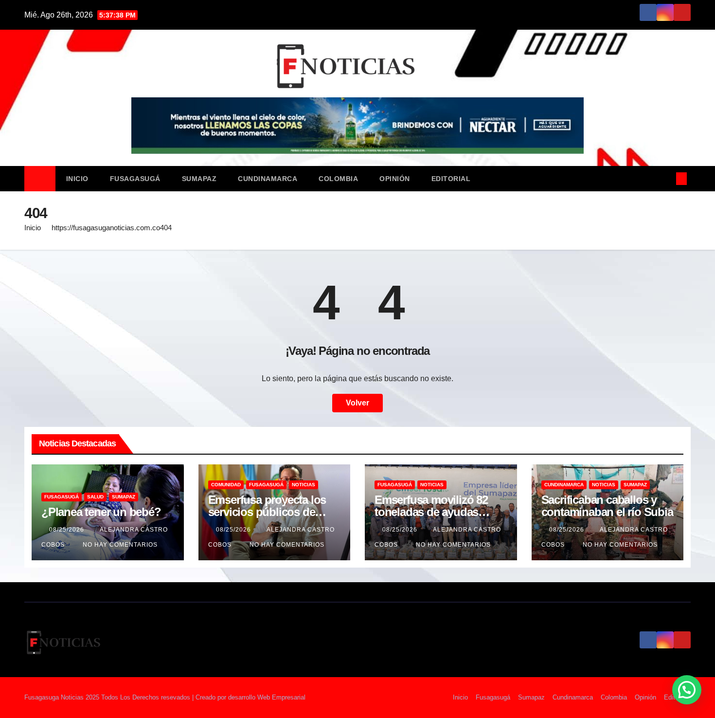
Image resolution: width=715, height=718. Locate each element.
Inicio (77, 179)
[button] (665, 178)
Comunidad (226, 484)
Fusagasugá (135, 179)
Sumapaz (199, 179)
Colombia (338, 179)
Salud (95, 496)
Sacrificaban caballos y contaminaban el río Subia (607, 505)
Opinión (394, 179)
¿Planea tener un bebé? (101, 511)
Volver (357, 403)
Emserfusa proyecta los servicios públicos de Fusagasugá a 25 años (267, 512)
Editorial (451, 179)
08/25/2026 (67, 529)
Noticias (303, 484)
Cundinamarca (267, 179)
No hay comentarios (120, 544)
